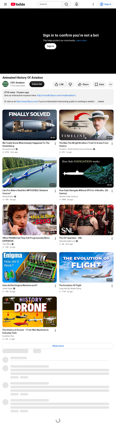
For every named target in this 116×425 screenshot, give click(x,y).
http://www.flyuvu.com (27, 101)
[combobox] (50, 4)
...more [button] (100, 101)
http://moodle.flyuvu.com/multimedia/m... (57, 95)
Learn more (81, 40)
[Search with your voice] (77, 4)
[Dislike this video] (70, 84)
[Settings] (93, 4)
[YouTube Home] (17, 4)
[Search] (66, 4)
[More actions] (111, 84)
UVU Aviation (17, 82)
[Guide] (5, 4)
